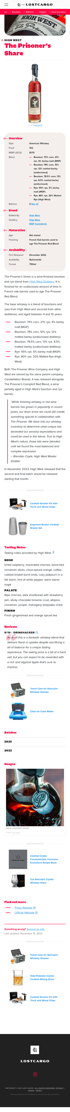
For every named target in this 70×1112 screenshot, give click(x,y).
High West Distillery (41, 281)
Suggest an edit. (36, 929)
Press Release (23, 908)
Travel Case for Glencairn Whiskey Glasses (44, 690)
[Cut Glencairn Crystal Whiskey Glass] (18, 881)
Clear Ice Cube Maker (42, 711)
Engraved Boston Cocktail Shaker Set (44, 526)
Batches (30, 12)
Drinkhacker (24, 633)
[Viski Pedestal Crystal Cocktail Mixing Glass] (18, 978)
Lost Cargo (38, 125)
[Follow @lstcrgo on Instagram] (35, 1074)
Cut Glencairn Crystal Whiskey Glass (42, 881)
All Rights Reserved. (45, 1088)
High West (13, 40)
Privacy (59, 1088)
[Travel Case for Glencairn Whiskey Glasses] (18, 690)
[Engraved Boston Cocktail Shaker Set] (18, 526)
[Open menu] (6, 4)
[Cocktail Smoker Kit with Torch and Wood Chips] (18, 505)
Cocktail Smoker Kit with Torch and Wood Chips (43, 505)
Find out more (58, 12)
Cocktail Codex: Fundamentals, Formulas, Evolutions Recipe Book (44, 859)
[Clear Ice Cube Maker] (18, 711)
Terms (31, 1091)
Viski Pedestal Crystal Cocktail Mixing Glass (42, 977)
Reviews (16, 12)
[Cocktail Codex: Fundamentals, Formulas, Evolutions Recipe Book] (18, 859)
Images (42, 12)
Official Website (24, 912)
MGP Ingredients (38, 224)
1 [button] (53, 552)
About (39, 1091)
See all (34, 204)
